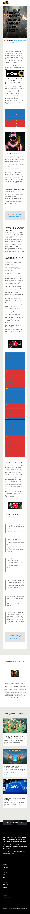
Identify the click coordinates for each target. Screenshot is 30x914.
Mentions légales (7, 897)
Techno (5, 882)
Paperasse (5, 884)
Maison (5, 862)
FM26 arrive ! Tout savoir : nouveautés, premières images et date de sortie (14, 798)
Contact (5, 895)
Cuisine (5, 864)
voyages (6, 691)
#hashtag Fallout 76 (15, 638)
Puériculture (6, 874)
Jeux (4, 877)
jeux (19, 491)
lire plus (6, 744)
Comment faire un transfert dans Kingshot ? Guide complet (13, 767)
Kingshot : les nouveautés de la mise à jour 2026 (14, 736)
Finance (5, 872)
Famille (5, 869)
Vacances (5, 867)
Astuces (5, 887)
